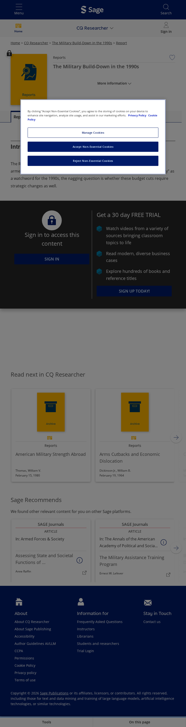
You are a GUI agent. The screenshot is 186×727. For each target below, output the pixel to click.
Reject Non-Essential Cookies (93, 161)
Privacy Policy (137, 115)
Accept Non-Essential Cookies (93, 146)
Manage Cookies (93, 132)
